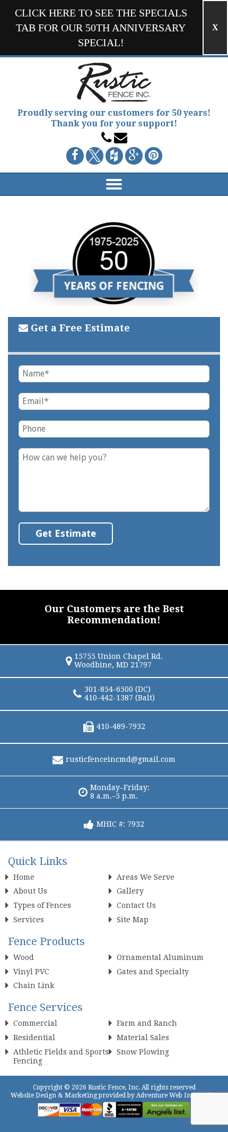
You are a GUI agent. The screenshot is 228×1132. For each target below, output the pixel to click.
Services (28, 919)
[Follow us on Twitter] (94, 156)
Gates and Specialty (153, 971)
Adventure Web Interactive (176, 1095)
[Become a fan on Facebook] (75, 156)
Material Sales (143, 1037)
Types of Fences (42, 905)
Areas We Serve (145, 877)
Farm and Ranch (147, 1023)
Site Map (132, 919)
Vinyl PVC (31, 971)
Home (23, 877)
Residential (34, 1037)
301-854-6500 (108, 689)
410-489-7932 (121, 726)
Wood (23, 957)
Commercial (35, 1023)
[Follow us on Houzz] (114, 156)
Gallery (130, 891)
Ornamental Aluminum (160, 957)
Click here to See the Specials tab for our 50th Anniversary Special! (101, 27)
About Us (30, 891)
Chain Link (33, 985)
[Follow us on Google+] (134, 156)
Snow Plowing (143, 1052)
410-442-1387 (108, 697)
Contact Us (136, 905)
